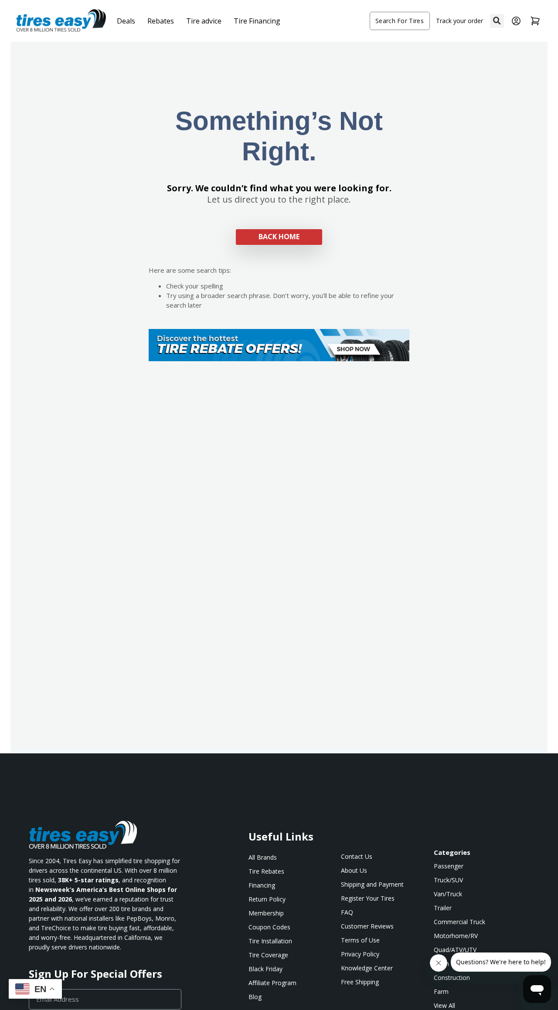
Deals (126, 21)
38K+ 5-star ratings (88, 880)
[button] (497, 21)
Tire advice (203, 21)
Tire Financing (257, 21)
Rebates (160, 21)
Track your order (459, 21)
